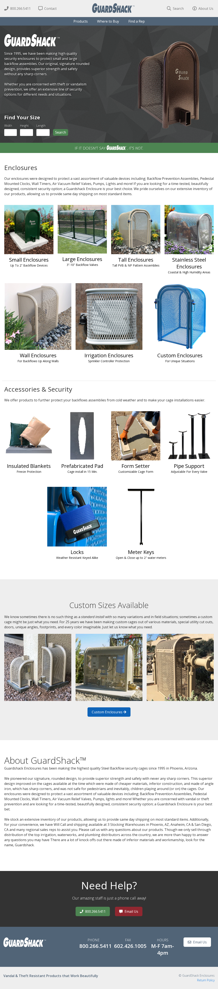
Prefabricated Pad (82, 468)
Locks (77, 554)
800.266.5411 (20, 8)
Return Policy (206, 980)
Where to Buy (108, 21)
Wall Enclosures (38, 357)
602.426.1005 (130, 945)
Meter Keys (141, 554)
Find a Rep (136, 21)
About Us (205, 8)
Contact (50, 8)
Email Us (131, 911)
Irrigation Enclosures (109, 357)
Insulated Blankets (29, 468)
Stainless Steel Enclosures (189, 265)
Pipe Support (189, 468)
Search (178, 8)
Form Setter (135, 468)
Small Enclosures (29, 261)
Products (80, 21)
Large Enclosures (82, 261)
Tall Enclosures (135, 261)
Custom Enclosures (179, 357)
